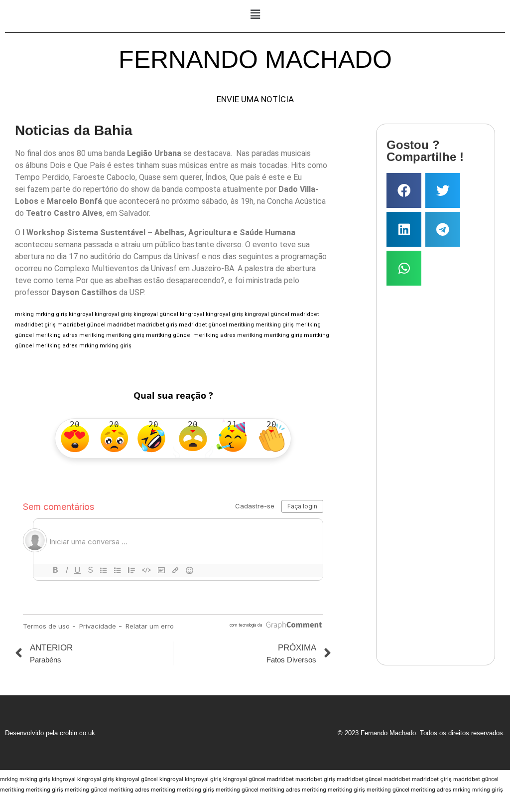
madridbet (305, 314)
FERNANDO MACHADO (255, 59)
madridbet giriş (35, 324)
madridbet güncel (81, 324)
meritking (241, 324)
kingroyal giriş (113, 314)
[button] (255, 14)
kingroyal (81, 314)
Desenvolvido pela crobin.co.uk (50, 733)
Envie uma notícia (255, 99)
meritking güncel (169, 335)
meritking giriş (274, 324)
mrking (24, 314)
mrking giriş (51, 314)
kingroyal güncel (155, 314)
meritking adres (56, 335)
